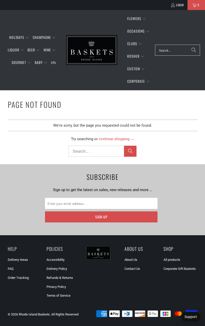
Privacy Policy (56, 287)
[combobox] (177, 50)
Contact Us (132, 269)
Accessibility (55, 260)
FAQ (11, 269)
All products (172, 260)
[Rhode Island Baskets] (91, 50)
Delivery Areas (18, 260)
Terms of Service (58, 295)
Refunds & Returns (59, 278)
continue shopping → (116, 139)
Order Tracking (18, 278)
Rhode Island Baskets (34, 314)
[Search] (194, 50)
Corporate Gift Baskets (180, 269)
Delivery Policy (56, 269)
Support (190, 317)
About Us (130, 260)
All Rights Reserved (64, 314)
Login (180, 5)
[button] (19, 37)
